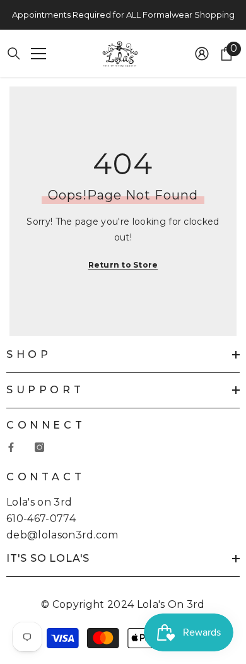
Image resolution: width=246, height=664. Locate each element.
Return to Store (123, 265)
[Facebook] (11, 447)
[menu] (38, 53)
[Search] (13, 53)
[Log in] (202, 53)
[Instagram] (39, 447)
